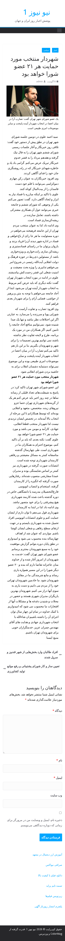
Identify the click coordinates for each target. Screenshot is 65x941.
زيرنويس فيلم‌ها (54, 896)
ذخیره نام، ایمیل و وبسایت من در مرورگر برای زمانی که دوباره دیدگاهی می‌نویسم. (34, 822)
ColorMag (56, 933)
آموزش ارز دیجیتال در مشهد (47, 854)
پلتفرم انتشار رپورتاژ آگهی (48, 906)
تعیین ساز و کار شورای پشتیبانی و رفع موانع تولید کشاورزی (33, 668)
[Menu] (59, 30)
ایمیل (58, 778)
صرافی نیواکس (54, 865)
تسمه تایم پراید (54, 885)
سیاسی (46, 50)
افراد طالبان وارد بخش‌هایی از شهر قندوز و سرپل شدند (32, 654)
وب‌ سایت (56, 795)
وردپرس (43, 933)
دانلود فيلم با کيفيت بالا (50, 875)
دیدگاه (57, 711)
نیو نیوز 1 (36, 12)
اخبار (55, 50)
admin (39, 81)
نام (59, 760)
